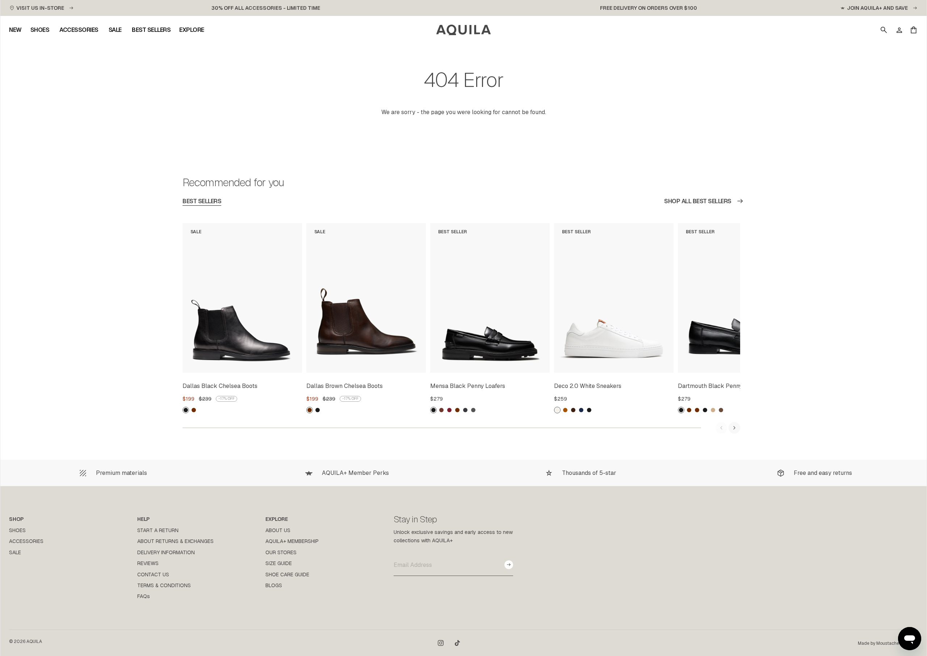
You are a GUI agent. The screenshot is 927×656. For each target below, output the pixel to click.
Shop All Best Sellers (697, 201)
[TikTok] (457, 643)
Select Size (279, 366)
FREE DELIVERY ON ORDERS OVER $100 (648, 8)
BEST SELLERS (202, 201)
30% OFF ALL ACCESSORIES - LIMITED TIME (265, 8)
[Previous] (721, 428)
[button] (884, 30)
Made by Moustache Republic (888, 643)
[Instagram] (441, 643)
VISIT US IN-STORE (40, 8)
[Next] (734, 428)
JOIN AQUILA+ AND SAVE (877, 8)
